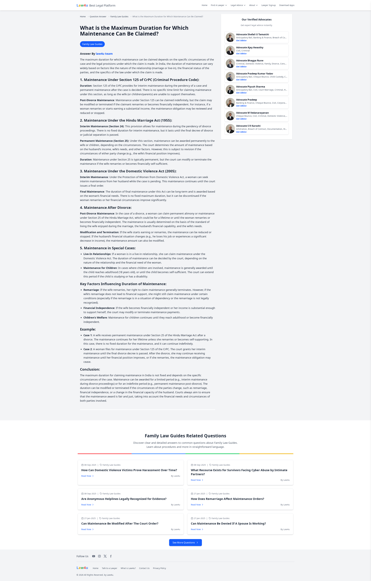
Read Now (86, 475)
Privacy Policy (159, 568)
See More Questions (184, 542)
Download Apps (286, 5)
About (252, 5)
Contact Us (144, 568)
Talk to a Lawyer (109, 568)
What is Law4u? (128, 568)
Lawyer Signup (268, 5)
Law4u (110, 574)
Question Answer (98, 16)
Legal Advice (237, 5)
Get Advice (241, 40)
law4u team (104, 54)
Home (204, 5)
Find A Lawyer (217, 5)
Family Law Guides (119, 16)
